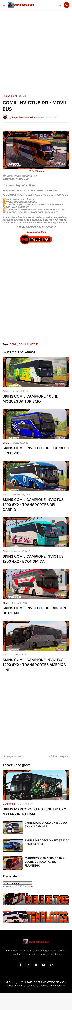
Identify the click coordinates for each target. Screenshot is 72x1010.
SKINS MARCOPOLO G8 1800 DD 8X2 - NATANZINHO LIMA (36, 811)
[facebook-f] (21, 965)
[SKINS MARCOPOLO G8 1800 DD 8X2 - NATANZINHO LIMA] (36, 785)
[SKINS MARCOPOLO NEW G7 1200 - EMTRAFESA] (13, 845)
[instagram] (28, 965)
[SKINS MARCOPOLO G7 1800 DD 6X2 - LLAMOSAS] (13, 827)
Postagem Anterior (14, 756)
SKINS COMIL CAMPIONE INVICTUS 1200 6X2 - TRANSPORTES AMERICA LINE (34, 665)
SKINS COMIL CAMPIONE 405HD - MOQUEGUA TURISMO (32, 398)
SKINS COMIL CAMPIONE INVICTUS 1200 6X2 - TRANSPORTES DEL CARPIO (33, 505)
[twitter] (36, 965)
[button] (4, 5)
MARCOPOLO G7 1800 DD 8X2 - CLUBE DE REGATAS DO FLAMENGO (45, 861)
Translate (28, 886)
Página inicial (10, 96)
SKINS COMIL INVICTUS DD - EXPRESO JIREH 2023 (36, 450)
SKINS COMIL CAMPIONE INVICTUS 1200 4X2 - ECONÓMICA (33, 558)
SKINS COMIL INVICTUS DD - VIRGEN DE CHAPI (34, 610)
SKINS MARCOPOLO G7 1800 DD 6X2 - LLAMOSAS (46, 824)
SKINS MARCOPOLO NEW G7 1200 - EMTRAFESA (47, 842)
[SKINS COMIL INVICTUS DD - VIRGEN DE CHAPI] (36, 584)
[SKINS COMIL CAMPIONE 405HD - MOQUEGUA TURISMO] (36, 372)
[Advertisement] (36, 52)
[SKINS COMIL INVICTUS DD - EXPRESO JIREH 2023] (36, 424)
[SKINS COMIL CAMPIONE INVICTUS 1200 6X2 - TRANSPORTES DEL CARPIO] (36, 476)
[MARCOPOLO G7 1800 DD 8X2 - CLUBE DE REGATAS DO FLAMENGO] (13, 863)
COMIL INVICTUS (28, 344)
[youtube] (44, 965)
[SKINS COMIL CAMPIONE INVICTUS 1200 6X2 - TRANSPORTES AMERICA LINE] (36, 636)
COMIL (23, 96)
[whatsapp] (51, 965)
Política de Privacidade (52, 985)
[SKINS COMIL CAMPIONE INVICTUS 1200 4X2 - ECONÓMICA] (36, 532)
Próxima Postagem (58, 756)
